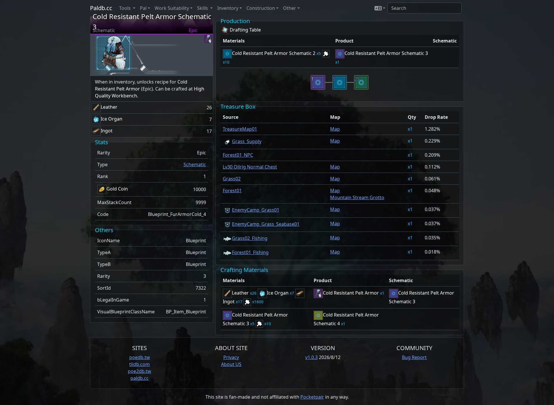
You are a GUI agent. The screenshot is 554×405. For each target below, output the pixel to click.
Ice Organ (111, 119)
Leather (109, 107)
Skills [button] (203, 8)
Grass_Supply (246, 141)
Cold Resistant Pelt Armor (351, 293)
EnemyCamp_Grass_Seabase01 (266, 224)
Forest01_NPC (238, 155)
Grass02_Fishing (249, 238)
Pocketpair (312, 397)
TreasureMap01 (240, 129)
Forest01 (232, 190)
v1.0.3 (311, 357)
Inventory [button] (227, 8)
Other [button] (289, 8)
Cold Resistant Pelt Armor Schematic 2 (273, 53)
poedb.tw (139, 357)
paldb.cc (139, 378)
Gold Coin (117, 189)
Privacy (231, 357)
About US (231, 364)
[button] (380, 8)
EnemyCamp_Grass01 (255, 210)
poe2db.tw (139, 371)
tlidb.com (139, 364)
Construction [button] (260, 8)
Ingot (107, 130)
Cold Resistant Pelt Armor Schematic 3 (386, 53)
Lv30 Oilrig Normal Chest (250, 167)
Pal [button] (143, 8)
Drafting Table (245, 30)
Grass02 (232, 178)
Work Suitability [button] (172, 8)
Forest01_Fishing (250, 252)
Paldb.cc (101, 8)
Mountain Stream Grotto (357, 197)
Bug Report (414, 357)
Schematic (195, 164)
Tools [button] (125, 8)
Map (335, 129)
